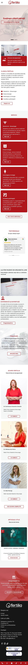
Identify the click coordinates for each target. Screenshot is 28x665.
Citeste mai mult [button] (8, 251)
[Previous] (1, 544)
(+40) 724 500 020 (12, 636)
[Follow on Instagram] (5, 644)
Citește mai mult (14, 557)
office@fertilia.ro (10, 638)
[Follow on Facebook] (2, 644)
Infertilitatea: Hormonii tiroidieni (14, 548)
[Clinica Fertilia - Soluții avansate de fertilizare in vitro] (14, 2)
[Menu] (2, 2)
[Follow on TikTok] (7, 644)
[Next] (27, 544)
